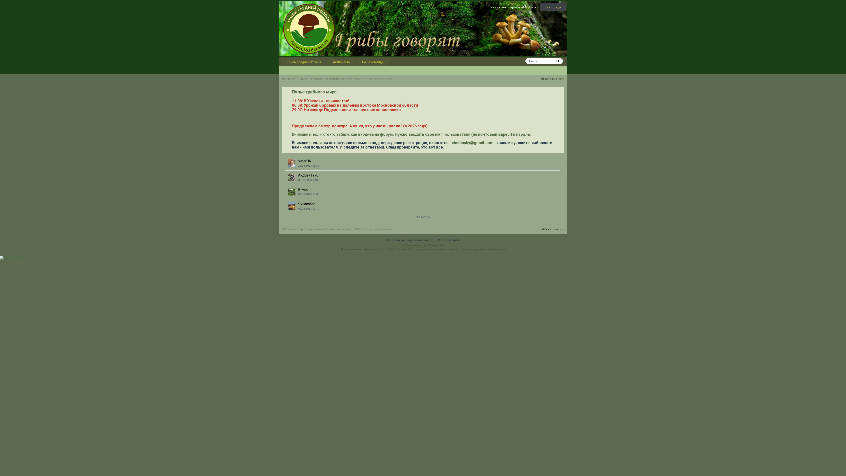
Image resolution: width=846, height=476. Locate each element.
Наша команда (373, 62)
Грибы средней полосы (304, 62)
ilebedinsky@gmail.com (471, 142)
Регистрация (553, 7)
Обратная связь (448, 240)
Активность (341, 62)
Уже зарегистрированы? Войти (512, 7)
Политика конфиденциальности (409, 240)
